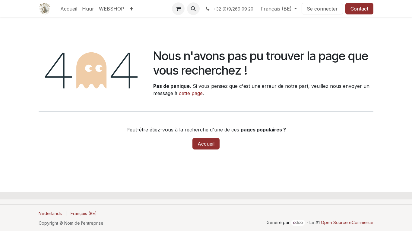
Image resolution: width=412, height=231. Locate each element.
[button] (193, 8)
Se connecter (322, 9)
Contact (359, 9)
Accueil (206, 144)
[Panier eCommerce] (178, 8)
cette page (191, 93)
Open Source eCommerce (347, 222)
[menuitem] (69, 9)
